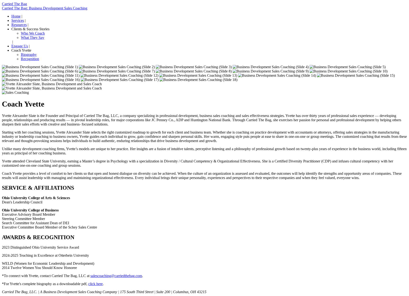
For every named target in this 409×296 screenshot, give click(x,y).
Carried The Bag (14, 4)
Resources (19, 25)
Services (17, 20)
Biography (29, 55)
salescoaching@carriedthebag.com (116, 276)
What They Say (32, 38)
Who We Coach (33, 33)
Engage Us (19, 46)
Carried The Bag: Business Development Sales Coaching (44, 8)
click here (95, 284)
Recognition (30, 59)
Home (16, 16)
